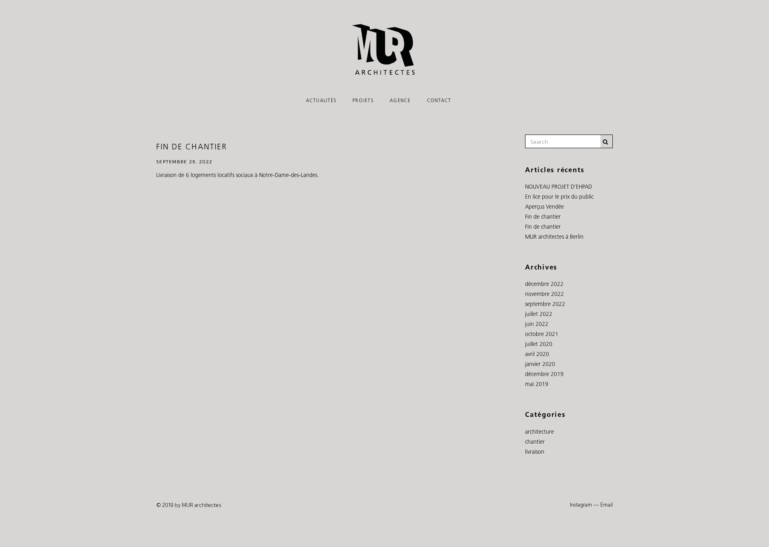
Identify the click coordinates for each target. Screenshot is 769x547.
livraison (534, 452)
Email (606, 505)
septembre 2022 (545, 305)
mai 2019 (536, 385)
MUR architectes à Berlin (554, 237)
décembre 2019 (544, 375)
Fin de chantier (191, 147)
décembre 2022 (544, 285)
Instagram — (584, 505)
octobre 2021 (541, 335)
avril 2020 (537, 355)
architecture (539, 432)
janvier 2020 (540, 365)
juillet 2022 (538, 315)
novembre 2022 (544, 295)
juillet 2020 (538, 345)
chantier (535, 442)
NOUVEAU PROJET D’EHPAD (558, 187)
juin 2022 (536, 325)
